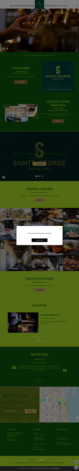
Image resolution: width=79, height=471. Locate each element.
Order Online (40, 240)
